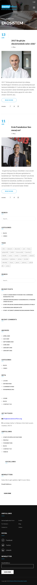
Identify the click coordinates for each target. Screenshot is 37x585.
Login (34, 2)
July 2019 (6, 339)
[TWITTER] (13, 467)
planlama (12, 259)
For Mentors (7, 443)
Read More (9, 100)
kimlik (12, 252)
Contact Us (7, 404)
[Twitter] (14, 106)
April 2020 (6, 336)
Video (5, 236)
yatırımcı (24, 262)
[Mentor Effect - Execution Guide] (9, 8)
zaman (8, 266)
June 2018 (6, 344)
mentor (17, 255)
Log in (5, 380)
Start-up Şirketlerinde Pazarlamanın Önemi (18, 310)
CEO (3, 249)
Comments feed (8, 386)
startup (19, 259)
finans (29, 249)
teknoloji (4, 262)
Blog (14, 47)
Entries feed (7, 383)
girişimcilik (5, 252)
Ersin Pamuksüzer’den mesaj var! (21, 128)
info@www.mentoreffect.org (12, 419)
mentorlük (24, 255)
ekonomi (9, 249)
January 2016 (7, 350)
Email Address (6, 484)
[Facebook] (10, 106)
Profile (5, 440)
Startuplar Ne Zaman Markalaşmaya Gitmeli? (19, 304)
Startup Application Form (12, 437)
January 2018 (7, 347)
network (31, 255)
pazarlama (5, 259)
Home (5, 398)
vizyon (11, 262)
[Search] (33, 213)
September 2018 (8, 342)
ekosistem (17, 249)
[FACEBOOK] (8, 467)
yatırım (17, 262)
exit (24, 249)
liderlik (4, 255)
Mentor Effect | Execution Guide (18, 581)
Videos (5, 451)
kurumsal (28, 252)
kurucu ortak (19, 252)
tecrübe (26, 259)
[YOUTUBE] (21, 467)
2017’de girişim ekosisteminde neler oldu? (23, 42)
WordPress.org (8, 389)
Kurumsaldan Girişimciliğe (12, 307)
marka (10, 255)
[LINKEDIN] (17, 467)
